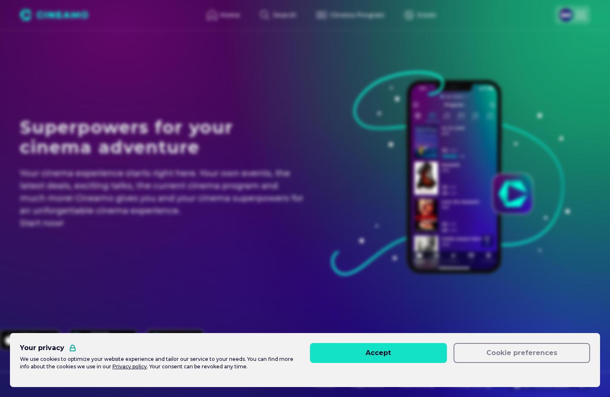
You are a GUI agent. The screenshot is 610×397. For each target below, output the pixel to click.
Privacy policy (129, 366)
